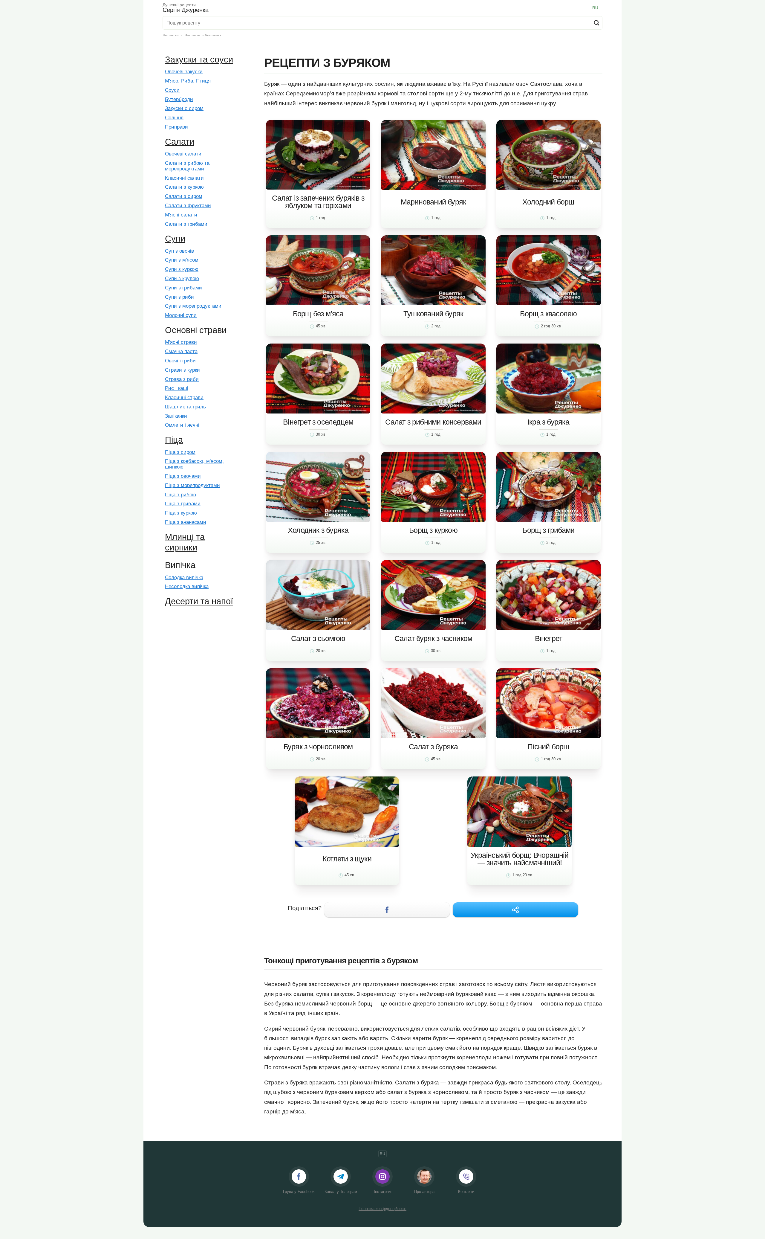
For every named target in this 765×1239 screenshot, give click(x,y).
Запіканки (176, 416)
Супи (175, 238)
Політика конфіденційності (382, 1208)
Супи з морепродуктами (193, 306)
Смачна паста (181, 351)
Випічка (180, 565)
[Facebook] (387, 909)
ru (595, 7)
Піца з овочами (183, 476)
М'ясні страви (181, 342)
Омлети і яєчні (182, 425)
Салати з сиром (183, 196)
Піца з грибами (183, 503)
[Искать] (596, 23)
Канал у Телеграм (341, 1191)
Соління (174, 117)
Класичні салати (184, 178)
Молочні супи (181, 315)
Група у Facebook (299, 1191)
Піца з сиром (180, 452)
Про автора (424, 1191)
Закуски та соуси (199, 59)
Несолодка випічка (187, 586)
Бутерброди (179, 99)
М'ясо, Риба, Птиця (188, 81)
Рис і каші (176, 388)
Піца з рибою (180, 495)
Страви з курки (182, 370)
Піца (174, 440)
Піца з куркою (181, 513)
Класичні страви (184, 397)
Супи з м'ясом (181, 260)
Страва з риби (182, 379)
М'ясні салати (181, 215)
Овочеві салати (183, 154)
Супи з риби (179, 297)
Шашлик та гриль (185, 407)
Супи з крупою (182, 278)
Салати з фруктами (188, 205)
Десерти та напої (199, 601)
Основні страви (196, 330)
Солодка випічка (184, 577)
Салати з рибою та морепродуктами (187, 166)
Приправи (176, 127)
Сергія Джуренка (186, 8)
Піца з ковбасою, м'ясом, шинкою (194, 464)
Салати (179, 142)
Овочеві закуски (184, 71)
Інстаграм (382, 1191)
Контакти (466, 1191)
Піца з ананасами (185, 522)
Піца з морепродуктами (192, 485)
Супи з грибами (183, 288)
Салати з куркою (184, 187)
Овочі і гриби (180, 361)
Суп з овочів (179, 251)
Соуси (172, 90)
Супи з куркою (181, 269)
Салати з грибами (186, 224)
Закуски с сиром (184, 108)
